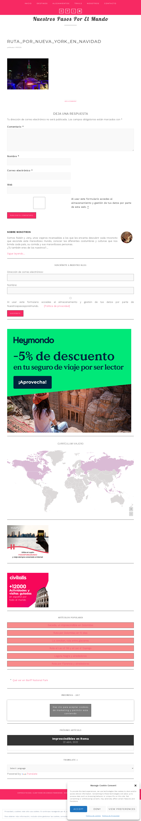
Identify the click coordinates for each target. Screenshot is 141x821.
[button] (135, 785)
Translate (32, 773)
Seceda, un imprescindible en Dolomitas (70, 625)
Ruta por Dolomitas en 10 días (70, 632)
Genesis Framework (54, 793)
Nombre (13, 156)
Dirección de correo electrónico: (25, 272)
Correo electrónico (20, 170)
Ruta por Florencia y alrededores (70, 663)
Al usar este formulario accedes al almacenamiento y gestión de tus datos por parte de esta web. (101, 203)
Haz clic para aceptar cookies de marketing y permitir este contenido (70, 710)
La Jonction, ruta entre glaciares (70, 640)
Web (9, 184)
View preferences (122, 809)
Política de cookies (93, 816)
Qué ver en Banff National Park (30, 680)
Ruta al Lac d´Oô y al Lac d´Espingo (71, 648)
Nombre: (12, 285)
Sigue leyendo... (16, 253)
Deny (97, 809)
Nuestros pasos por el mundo (70, 18)
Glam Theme (38, 793)
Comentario (15, 126)
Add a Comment (71, 101)
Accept (79, 809)
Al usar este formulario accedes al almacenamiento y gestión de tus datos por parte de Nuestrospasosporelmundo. (70, 304)
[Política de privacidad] (55, 306)
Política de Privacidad (111, 816)
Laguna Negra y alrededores (70, 656)
